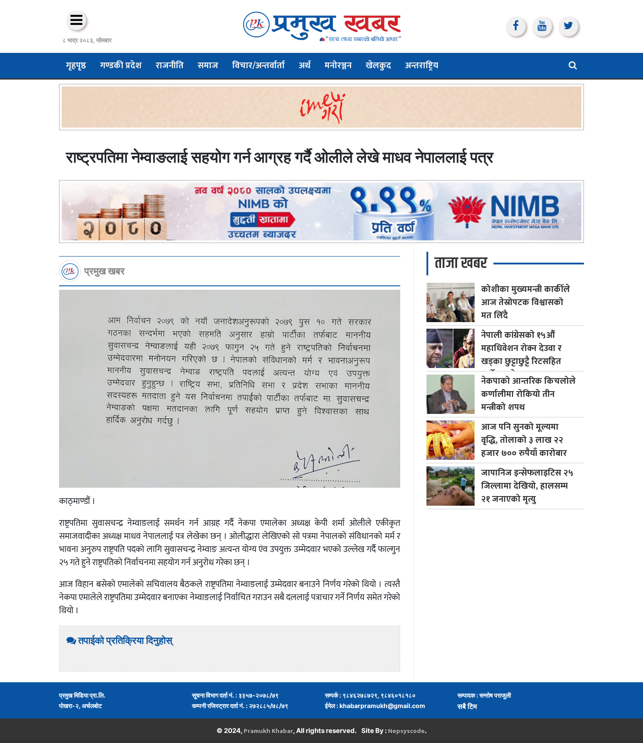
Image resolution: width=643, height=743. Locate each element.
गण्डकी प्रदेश (121, 65)
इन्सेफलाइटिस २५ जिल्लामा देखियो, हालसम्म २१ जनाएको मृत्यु (527, 486)
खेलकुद (378, 65)
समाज (208, 65)
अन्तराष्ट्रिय (421, 65)
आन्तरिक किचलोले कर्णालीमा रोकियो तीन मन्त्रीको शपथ (528, 394)
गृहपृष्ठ (76, 65)
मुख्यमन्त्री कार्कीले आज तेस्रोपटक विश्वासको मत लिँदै (525, 302)
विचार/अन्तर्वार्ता (258, 65)
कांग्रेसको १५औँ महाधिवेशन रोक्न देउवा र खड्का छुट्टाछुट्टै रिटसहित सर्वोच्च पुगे (521, 355)
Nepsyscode (406, 731)
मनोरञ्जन (338, 65)
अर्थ (305, 65)
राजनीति (170, 65)
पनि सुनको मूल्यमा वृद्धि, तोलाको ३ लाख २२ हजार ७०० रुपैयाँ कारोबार (524, 440)
